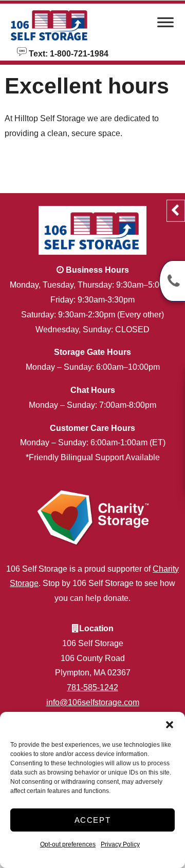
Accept (93, 820)
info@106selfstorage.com (92, 702)
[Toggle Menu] (165, 25)
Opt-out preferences (68, 844)
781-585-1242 (92, 687)
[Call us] (172, 280)
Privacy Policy (120, 844)
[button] (169, 725)
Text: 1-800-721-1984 (67, 52)
